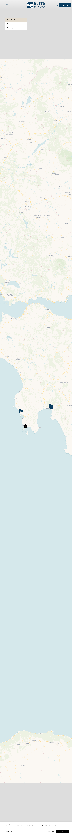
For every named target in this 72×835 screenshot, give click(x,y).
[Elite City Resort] (36, 5)
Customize (51, 831)
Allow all (62, 831)
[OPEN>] (2, 5)
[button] (51, 407)
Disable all (9, 831)
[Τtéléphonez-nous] (57, 5)
